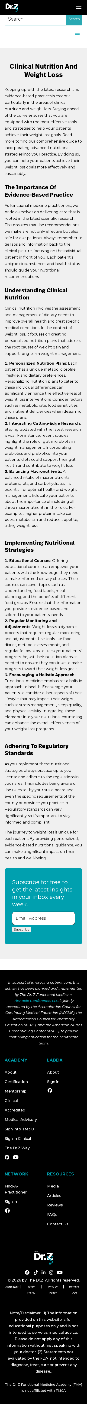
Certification (16, 1082)
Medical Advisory (21, 1119)
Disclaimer (11, 1286)
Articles (54, 1195)
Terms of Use (74, 1289)
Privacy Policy (53, 1289)
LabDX (55, 1060)
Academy (16, 1060)
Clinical (11, 1101)
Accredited (15, 1110)
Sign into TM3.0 (19, 1129)
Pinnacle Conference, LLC (36, 1000)
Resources (60, 1174)
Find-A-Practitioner (16, 1189)
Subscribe (21, 929)
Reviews (55, 1205)
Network (16, 1174)
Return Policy (31, 1289)
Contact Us (57, 1224)
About (10, 1072)
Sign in (53, 1082)
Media (53, 1186)
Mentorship (15, 1091)
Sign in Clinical (18, 1138)
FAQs (52, 1214)
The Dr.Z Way (17, 1148)
